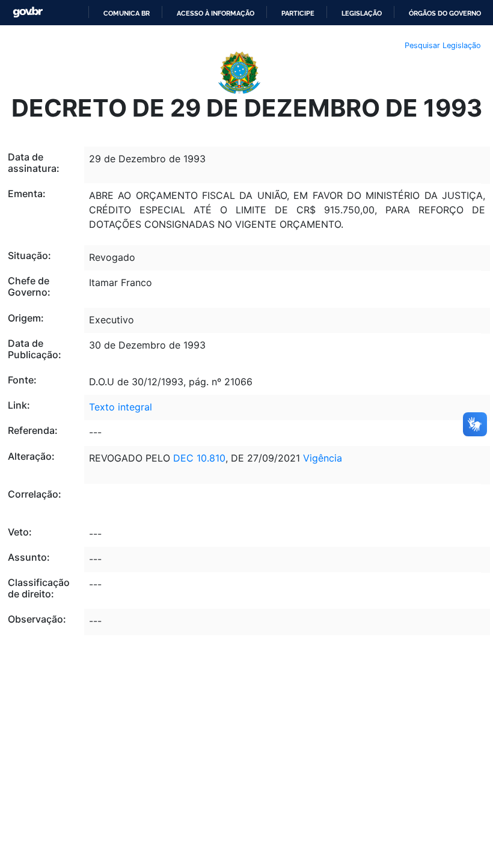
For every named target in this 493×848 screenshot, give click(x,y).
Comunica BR (126, 13)
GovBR (28, 12)
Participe (297, 13)
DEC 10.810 (199, 458)
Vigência (322, 458)
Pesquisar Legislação (443, 45)
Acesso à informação (215, 13)
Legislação (361, 13)
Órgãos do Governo (445, 13)
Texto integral (120, 407)
